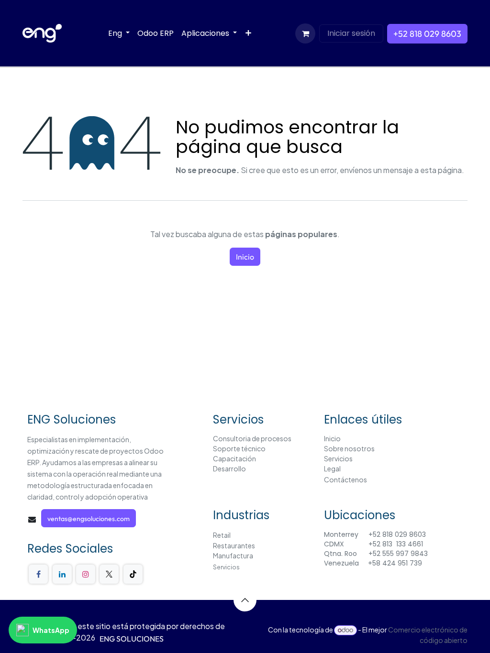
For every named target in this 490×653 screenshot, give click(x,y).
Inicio (245, 256)
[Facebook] (38, 574)
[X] (109, 574)
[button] (245, 599)
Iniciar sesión (351, 33)
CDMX (335, 544)
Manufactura (233, 555)
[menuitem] (119, 33)
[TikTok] (133, 574)
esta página (441, 170)
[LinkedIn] (62, 574)
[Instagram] (85, 574)
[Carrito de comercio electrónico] (305, 33)
